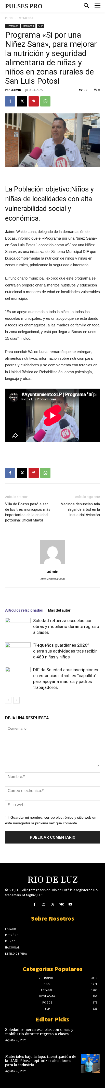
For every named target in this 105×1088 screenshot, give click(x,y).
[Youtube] (70, 904)
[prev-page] (8, 700)
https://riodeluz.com (53, 578)
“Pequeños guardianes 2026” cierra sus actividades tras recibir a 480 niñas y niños (65, 651)
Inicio (9, 18)
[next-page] (16, 700)
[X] (22, 101)
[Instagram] (43, 904)
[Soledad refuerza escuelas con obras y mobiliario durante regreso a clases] (18, 626)
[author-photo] (52, 564)
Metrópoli (28, 26)
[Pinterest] (34, 101)
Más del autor (59, 610)
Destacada (25, 18)
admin (16, 90)
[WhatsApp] (45, 101)
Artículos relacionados (24, 610)
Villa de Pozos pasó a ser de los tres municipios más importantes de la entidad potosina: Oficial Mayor (27, 512)
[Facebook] (10, 101)
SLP (40, 26)
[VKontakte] (61, 904)
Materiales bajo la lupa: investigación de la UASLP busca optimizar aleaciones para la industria (40, 1061)
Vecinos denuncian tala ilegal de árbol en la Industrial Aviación (80, 509)
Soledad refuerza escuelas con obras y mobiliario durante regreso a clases (66, 626)
